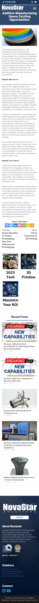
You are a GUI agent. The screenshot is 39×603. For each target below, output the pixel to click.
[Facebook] (7, 225)
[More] (32, 225)
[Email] (24, 225)
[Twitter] (11, 225)
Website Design (16, 600)
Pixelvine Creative (30, 600)
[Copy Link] (28, 225)
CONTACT (19, 517)
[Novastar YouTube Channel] (8, 592)
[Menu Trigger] (34, 8)
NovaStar (15, 9)
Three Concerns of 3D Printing (30, 236)
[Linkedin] (15, 225)
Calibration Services (9, 569)
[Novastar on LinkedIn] (4, 592)
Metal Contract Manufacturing (13, 576)
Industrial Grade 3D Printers (12, 572)
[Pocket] (19, 225)
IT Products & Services (10, 574)
